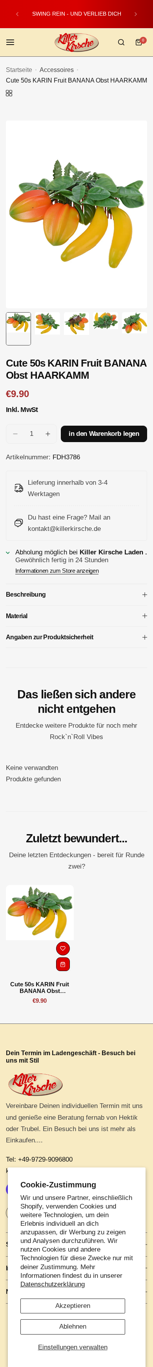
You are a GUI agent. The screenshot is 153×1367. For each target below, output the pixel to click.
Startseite (19, 70)
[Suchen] (121, 42)
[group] (76, 214)
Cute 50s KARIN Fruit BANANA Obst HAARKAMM (39, 987)
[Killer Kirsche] (76, 42)
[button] (17, 14)
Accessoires (57, 70)
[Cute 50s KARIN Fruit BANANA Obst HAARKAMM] (40, 930)
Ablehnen (72, 1326)
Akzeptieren (72, 1305)
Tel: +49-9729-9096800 (39, 1159)
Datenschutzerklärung (52, 1284)
